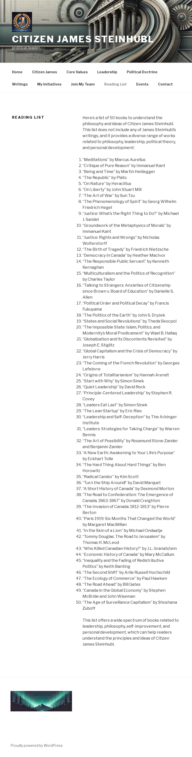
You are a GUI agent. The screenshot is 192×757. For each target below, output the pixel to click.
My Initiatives (49, 84)
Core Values (77, 72)
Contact (165, 84)
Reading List (115, 84)
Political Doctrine (142, 72)
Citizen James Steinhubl (83, 39)
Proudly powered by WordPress (36, 745)
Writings (20, 84)
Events (142, 84)
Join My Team (83, 84)
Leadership (107, 72)
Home (17, 72)
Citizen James (44, 72)
